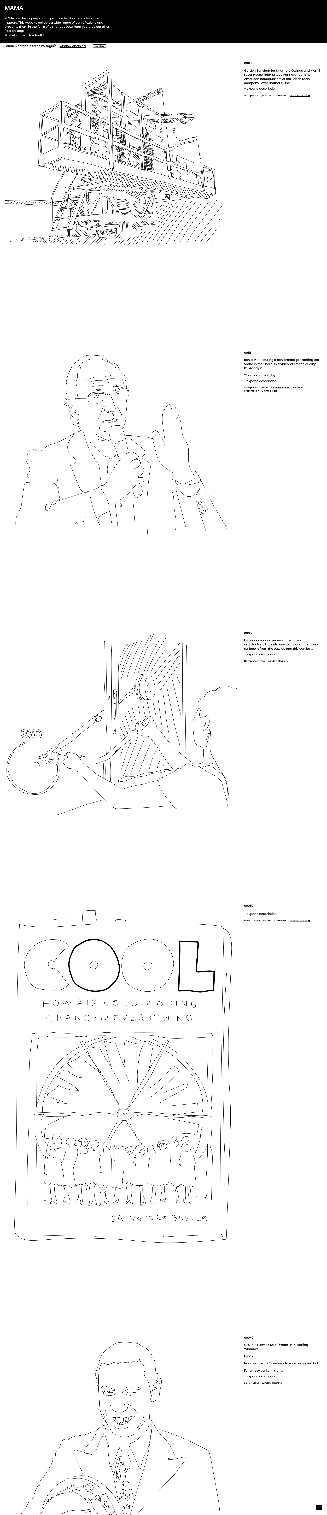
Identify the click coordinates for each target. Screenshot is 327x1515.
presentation (251, 391)
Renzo (264, 388)
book (247, 921)
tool (263, 661)
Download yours (78, 26)
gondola (266, 95)
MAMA (14, 8)
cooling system (262, 921)
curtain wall (280, 95)
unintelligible (269, 391)
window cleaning (73, 46)
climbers (298, 388)
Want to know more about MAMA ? (24, 35)
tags (20, 30)
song (247, 1383)
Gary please (251, 95)
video (256, 1383)
